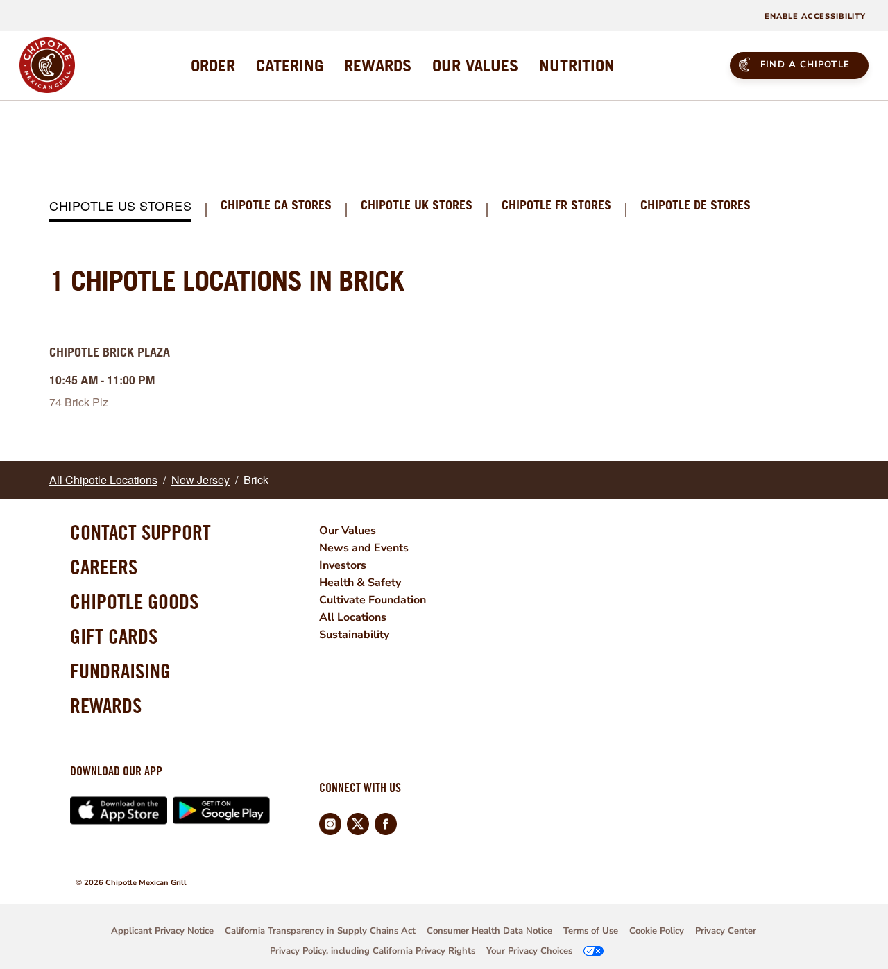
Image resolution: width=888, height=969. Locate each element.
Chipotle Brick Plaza (109, 352)
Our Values (347, 530)
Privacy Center (725, 931)
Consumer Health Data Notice (489, 931)
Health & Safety (360, 582)
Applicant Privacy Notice (162, 931)
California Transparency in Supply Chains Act (320, 931)
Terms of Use (590, 931)
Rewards (106, 705)
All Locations (352, 617)
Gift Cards (113, 636)
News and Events (364, 548)
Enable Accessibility (815, 16)
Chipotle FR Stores (556, 205)
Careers (103, 566)
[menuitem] (213, 65)
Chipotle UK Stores (416, 205)
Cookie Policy (656, 931)
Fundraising (120, 670)
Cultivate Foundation (372, 600)
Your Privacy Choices (529, 951)
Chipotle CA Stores (276, 205)
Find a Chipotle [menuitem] (805, 64)
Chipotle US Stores (120, 206)
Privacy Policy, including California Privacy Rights (372, 951)
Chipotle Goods (134, 601)
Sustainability (354, 634)
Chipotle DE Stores (695, 205)
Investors (342, 565)
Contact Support (140, 532)
